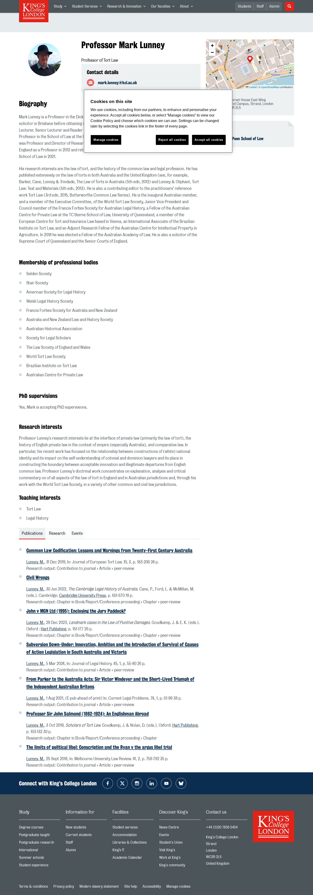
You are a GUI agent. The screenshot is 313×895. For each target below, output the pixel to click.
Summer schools (39, 859)
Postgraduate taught (39, 836)
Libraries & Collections (133, 843)
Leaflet (252, 87)
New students (86, 828)
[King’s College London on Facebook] (107, 783)
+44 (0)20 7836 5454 (222, 827)
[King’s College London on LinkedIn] (151, 783)
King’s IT (133, 851)
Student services (133, 828)
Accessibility (152, 886)
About (188, 7)
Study (61, 7)
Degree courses (39, 828)
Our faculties (164, 7)
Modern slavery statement (99, 886)
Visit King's (179, 851)
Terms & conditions (33, 886)
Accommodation (133, 836)
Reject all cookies (172, 139)
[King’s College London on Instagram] (137, 783)
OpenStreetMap (270, 87)
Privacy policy (63, 886)
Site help (130, 886)
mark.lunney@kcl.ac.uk (117, 83)
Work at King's (179, 859)
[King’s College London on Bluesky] (181, 783)
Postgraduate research (39, 843)
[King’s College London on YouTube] (166, 783)
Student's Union (179, 843)
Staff (260, 6)
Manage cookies (178, 886)
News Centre (179, 828)
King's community (179, 866)
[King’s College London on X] (122, 783)
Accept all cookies (209, 139)
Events (179, 836)
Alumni (274, 6)
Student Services (88, 7)
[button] (250, 60)
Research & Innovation (127, 7)
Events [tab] (77, 534)
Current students (86, 836)
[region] (158, 121)
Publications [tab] (32, 534)
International (39, 851)
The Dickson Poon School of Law (237, 138)
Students (244, 6)
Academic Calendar (133, 859)
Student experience (39, 866)
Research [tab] (57, 534)
